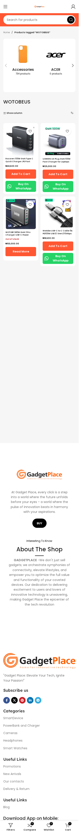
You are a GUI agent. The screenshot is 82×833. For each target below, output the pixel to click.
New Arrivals (12, 774)
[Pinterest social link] (22, 700)
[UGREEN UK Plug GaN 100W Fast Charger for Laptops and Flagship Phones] (58, 140)
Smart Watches (15, 748)
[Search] (71, 20)
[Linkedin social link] (30, 700)
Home (6, 32)
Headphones (13, 740)
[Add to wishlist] (30, 131)
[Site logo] (39, 6)
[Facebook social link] (6, 700)
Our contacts (13, 781)
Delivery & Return (16, 789)
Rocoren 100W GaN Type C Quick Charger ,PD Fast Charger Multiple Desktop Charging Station (19, 162)
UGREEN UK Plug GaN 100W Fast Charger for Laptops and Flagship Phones (56, 162)
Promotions (12, 766)
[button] (6, 65)
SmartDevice (13, 718)
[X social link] (14, 700)
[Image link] (39, 660)
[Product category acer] (55, 60)
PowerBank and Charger (21, 725)
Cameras (10, 733)
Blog (6, 807)
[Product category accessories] (23, 60)
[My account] (73, 6)
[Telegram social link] (38, 700)
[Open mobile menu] (5, 6)
